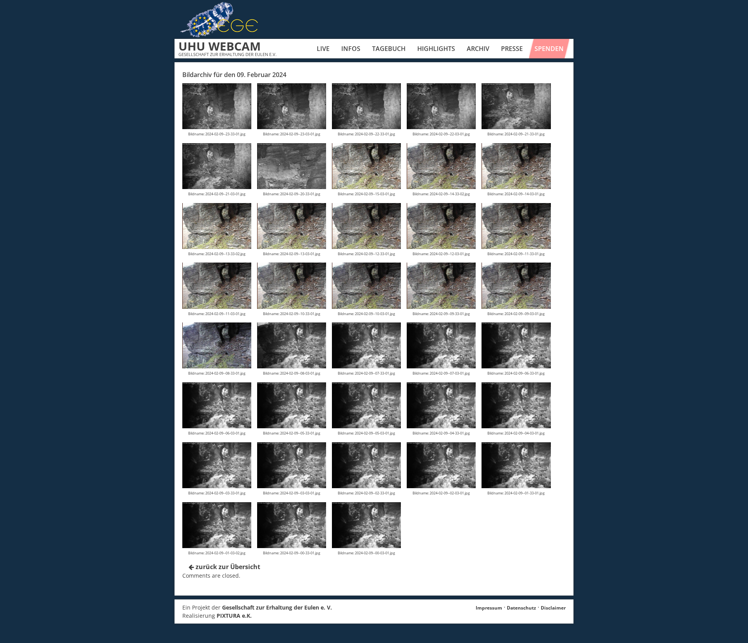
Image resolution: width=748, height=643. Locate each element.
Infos (350, 48)
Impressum (489, 607)
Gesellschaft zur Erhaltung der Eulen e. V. (277, 607)
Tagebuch (389, 48)
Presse (512, 48)
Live (323, 48)
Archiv (478, 48)
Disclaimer (553, 607)
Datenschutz (521, 607)
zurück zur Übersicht (227, 566)
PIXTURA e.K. (234, 615)
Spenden (549, 48)
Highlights (436, 48)
